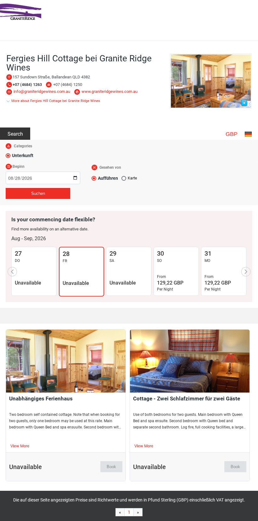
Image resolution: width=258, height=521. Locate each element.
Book (111, 466)
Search (15, 134)
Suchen (38, 193)
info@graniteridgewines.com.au (42, 91)
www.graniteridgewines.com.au (109, 91)
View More (19, 446)
